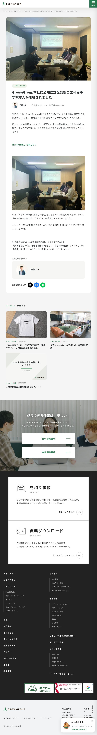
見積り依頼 (56, 654)
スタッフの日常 (19, 86)
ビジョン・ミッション (60, 604)
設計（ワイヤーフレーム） (15, 596)
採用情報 (7, 671)
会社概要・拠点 (57, 612)
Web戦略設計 (10, 592)
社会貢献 (55, 623)
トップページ (10, 573)
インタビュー (10, 632)
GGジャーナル (16, 11)
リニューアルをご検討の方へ (62, 636)
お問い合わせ (56, 648)
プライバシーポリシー (11, 718)
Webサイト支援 (57, 583)
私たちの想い (10, 580)
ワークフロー (10, 586)
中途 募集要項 (48, 452)
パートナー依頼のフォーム (61, 673)
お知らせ (7, 652)
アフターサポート (12, 611)
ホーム (5, 11)
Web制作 (55, 579)
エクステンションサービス (61, 587)
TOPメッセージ (57, 608)
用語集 (6, 664)
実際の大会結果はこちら (24, 144)
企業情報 (53, 598)
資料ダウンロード (58, 662)
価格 (6, 620)
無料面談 (55, 658)
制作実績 (7, 626)
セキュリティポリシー (30, 718)
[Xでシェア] (30, 284)
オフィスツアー (57, 627)
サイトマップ (46, 718)
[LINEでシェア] (42, 284)
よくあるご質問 (56, 642)
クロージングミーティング (15, 607)
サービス (53, 573)
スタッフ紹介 (56, 615)
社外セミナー (10, 645)
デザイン (9, 599)
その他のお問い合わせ (60, 665)
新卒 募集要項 (48, 438)
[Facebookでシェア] (36, 284)
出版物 (54, 619)
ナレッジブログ (10, 639)
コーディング (10, 603)
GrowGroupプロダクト (60, 590)
